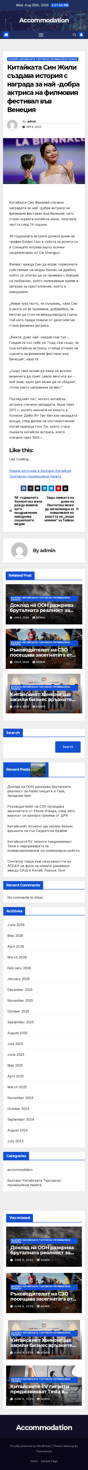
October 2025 (18, 1011)
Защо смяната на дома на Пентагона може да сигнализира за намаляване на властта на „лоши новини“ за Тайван (59, 509)
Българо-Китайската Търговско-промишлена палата (42, 59)
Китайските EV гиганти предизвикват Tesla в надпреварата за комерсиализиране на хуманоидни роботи (43, 846)
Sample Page (49, 1461)
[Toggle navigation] (41, 35)
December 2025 (20, 990)
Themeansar (44, 1451)
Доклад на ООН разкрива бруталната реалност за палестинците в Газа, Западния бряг (39, 791)
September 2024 (20, 1119)
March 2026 (17, 957)
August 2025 (17, 1033)
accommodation (20, 1170)
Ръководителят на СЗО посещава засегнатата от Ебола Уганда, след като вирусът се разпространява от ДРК (41, 810)
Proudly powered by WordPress (30, 1446)
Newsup (69, 1446)
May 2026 (15, 936)
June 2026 (16, 925)
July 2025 (15, 1044)
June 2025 (15, 1055)
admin (31, 121)
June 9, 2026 (24, 1259)
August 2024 (17, 1130)
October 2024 (18, 1109)
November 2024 (20, 1098)
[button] (74, 35)
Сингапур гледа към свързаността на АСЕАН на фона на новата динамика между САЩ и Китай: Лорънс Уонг (39, 865)
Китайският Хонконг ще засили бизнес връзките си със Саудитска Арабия (41, 699)
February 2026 (19, 968)
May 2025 (15, 1065)
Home (34, 1461)
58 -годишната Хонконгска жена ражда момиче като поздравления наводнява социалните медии (28, 511)
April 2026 (15, 946)
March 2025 (17, 1087)
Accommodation (44, 20)
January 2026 (18, 979)
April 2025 (15, 1076)
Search (13, 733)
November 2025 (20, 1000)
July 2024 (15, 1141)
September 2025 (20, 1022)
